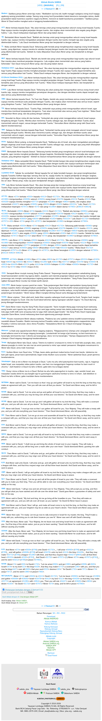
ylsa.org (68, 711)
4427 (15, 569)
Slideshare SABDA (71, 693)
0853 (80, 207)
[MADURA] (49, 5)
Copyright (51, 638)
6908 (84, 564)
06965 (80, 197)
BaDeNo (51, 648)
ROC (63, 613)
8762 (31, 557)
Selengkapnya (80, 689)
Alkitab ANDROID (51, 618)
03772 (34, 202)
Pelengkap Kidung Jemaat (51, 633)
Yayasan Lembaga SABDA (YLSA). (42, 706)
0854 (66, 202)
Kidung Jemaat (51, 629)
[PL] (58, 5)
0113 (88, 199)
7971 (84, 569)
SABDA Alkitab (32, 693)
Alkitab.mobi (51, 636)
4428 (37, 567)
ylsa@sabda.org (51, 711)
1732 (36, 564)
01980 (5, 199)
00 (11, 221)
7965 (41, 572)
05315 (73, 204)
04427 (15, 204)
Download (51, 616)
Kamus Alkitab (51, 622)
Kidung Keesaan (51, 627)
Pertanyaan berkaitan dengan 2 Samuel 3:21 (24, 590)
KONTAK (40, 699)
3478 (9, 567)
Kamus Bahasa (51, 624)
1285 (77, 567)
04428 (5, 202)
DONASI (60, 699)
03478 (60, 199)
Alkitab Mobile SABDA (51, 2)
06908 (26, 199)
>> (60, 9)
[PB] (62, 5)
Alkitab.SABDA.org (51, 641)
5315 (46, 569)
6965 (55, 564)
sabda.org (77, 711)
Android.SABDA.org (51, 643)
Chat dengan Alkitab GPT (29, 597)
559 (23, 564)
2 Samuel (48, 9)
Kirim (30, 592)
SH (54, 613)
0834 (46, 204)
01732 (56, 197)
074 (16, 197)
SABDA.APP (51, 646)
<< (42, 9)
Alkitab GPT (23, 603)
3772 (61, 567)
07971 (24, 207)
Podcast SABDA (52, 693)
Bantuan (51, 653)
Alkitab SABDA (21, 601)
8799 (34, 550)
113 (23, 567)
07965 (72, 207)
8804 (79, 555)
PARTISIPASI (50, 699)
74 (14, 564)
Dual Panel (52, 655)
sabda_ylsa (24, 689)
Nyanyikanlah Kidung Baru (51, 631)
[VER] (39, 5)
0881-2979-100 (30, 711)
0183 (59, 204)
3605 (93, 564)
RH (58, 613)
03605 (41, 199)
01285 (51, 202)
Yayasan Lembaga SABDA (44, 689)
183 (58, 569)
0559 (30, 197)
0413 (43, 197)
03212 (90, 550)
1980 (68, 564)
